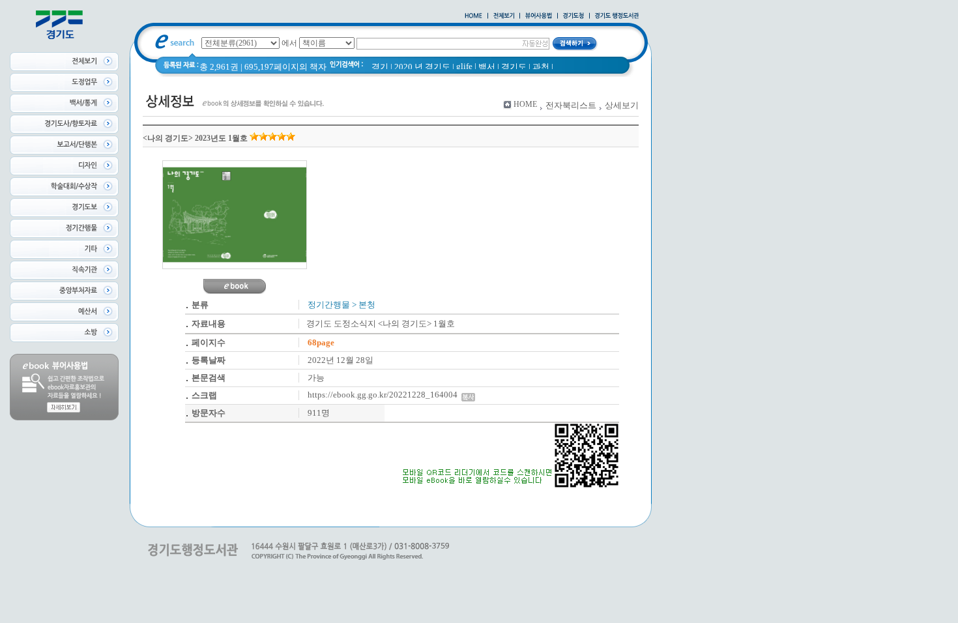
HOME (525, 104)
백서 (486, 67)
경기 (379, 67)
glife (464, 66)
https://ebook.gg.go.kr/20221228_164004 (384, 394)
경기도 (514, 67)
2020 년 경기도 (422, 67)
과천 (540, 67)
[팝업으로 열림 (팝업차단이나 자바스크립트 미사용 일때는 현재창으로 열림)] (538, 16)
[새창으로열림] (573, 16)
